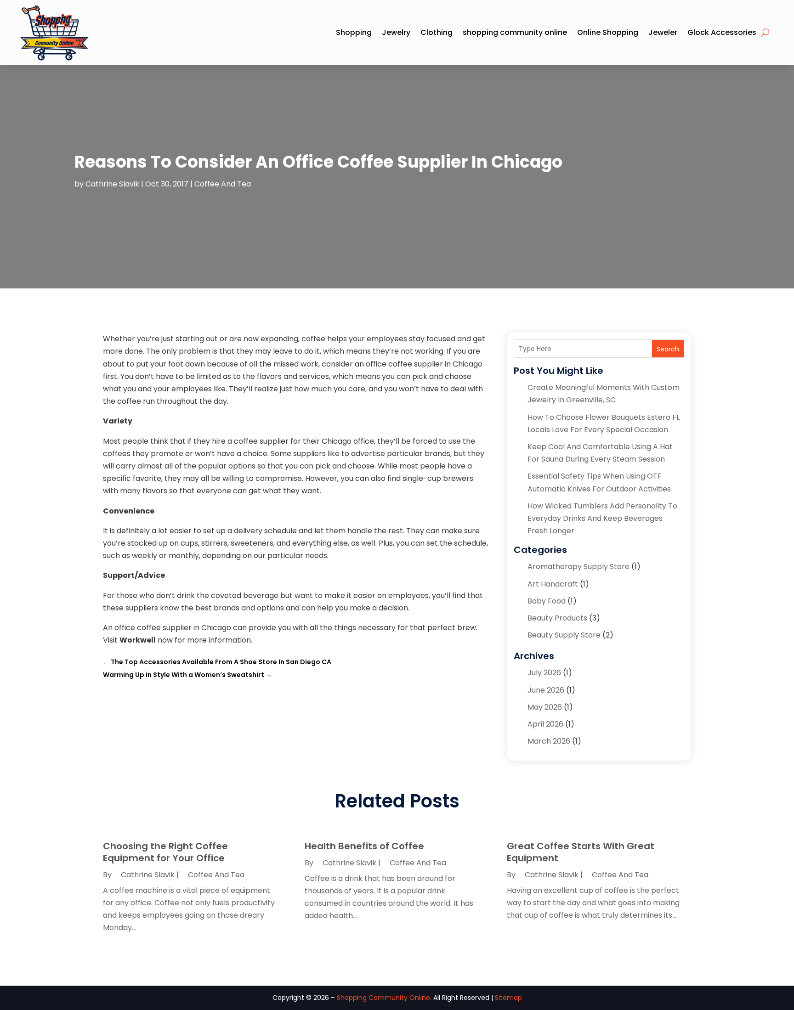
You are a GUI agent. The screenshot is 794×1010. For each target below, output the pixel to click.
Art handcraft (552, 584)
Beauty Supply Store (564, 635)
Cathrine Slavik (112, 184)
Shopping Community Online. (384, 997)
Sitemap (508, 997)
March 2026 (548, 741)
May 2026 (544, 707)
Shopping (354, 32)
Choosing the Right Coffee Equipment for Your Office (165, 852)
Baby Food (546, 601)
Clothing (436, 32)
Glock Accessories (721, 32)
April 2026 (545, 724)
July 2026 (544, 672)
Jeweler (662, 32)
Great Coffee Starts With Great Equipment (580, 852)
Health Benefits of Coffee (364, 846)
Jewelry (396, 32)
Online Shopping (607, 32)
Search (668, 349)
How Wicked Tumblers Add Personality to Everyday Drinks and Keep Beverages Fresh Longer (602, 518)
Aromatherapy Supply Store (578, 566)
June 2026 (545, 690)
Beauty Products (557, 618)
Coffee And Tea (222, 184)
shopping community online (515, 32)
